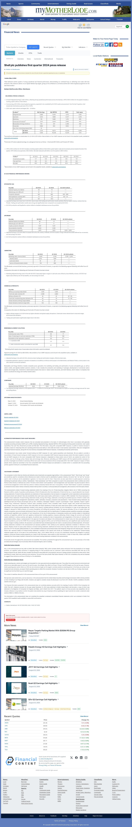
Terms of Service (59, 821)
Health (41, 786)
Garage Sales (98, 794)
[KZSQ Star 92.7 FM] (101, 64)
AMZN (6, 723)
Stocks (20, 53)
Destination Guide (44, 792)
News (8, 4)
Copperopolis (80, 797)
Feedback (53, 816)
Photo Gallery (116, 794)
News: (5, 779)
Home (31, 816)
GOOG (7, 735)
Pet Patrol (42, 797)
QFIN (79, 709)
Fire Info (41, 799)
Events (41, 782)
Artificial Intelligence (48, 709)
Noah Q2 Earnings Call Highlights (44, 683)
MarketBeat (34, 640)
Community (35, 4)
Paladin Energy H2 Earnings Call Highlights (48, 647)
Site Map (64, 816)
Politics (5, 794)
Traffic (64, 19)
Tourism (120, 19)
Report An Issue (97, 816)
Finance (78, 803)
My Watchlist (66, 47)
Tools (40, 53)
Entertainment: (63, 779)
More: (114, 779)
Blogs (41, 788)
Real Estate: (80, 799)
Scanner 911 (116, 784)
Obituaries (90, 19)
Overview (20, 59)
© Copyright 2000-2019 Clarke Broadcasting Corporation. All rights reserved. (66, 825)
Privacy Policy (43, 765)
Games (60, 788)
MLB (22, 793)
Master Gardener (81, 810)
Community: (43, 779)
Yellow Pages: (116, 799)
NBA (22, 795)
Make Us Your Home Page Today (105, 39)
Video (114, 788)
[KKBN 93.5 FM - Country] (115, 64)
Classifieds (104, 4)
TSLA (6, 750)
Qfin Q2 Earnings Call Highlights (43, 699)
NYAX (45, 640)
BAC (6, 732)
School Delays (105, 19)
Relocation (79, 808)
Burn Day (24, 782)
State (19, 19)
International (48, 59)
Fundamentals (80, 801)
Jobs (95, 782)
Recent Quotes (49, 47)
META (6, 738)
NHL (22, 797)
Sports (20, 4)
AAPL (6, 726)
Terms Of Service (55, 765)
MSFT (6, 741)
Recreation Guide (44, 794)
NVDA (6, 744)
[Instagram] (86, 761)
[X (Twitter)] (71, 761)
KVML (59, 797)
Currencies (37, 59)
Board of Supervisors (118, 790)
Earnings (46, 660)
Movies (60, 782)
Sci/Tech (5, 801)
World (42, 19)
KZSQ (59, 799)
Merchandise (98, 784)
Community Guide (44, 790)
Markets (10, 53)
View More (83, 625)
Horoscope (61, 786)
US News (31, 19)
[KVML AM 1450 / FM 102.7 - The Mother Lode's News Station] (111, 59)
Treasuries (59, 59)
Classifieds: (98, 779)
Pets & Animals (98, 797)
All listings (79, 782)
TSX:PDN (63, 660)
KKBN (59, 801)
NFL (22, 790)
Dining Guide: (81, 779)
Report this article (10, 619)
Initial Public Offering (65, 709)
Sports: (23, 788)
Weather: (24, 779)
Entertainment (53, 4)
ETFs (30, 53)
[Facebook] (76, 761)
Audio (114, 782)
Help (85, 816)
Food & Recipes (62, 790)
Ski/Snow (24, 786)
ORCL (6, 747)
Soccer (23, 799)
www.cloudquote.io (47, 759)
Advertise (76, 816)
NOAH (56, 692)
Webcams (76, 19)
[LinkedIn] (81, 761)
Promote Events (99, 790)
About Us (42, 816)
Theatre (60, 784)
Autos (95, 786)
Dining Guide (71, 4)
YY (56, 676)
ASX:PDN (57, 660)
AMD (6, 729)
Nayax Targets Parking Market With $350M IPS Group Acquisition (51, 631)
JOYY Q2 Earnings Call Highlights (44, 667)
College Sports (25, 801)
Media (118, 4)
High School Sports (27, 803)
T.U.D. (114, 792)
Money (53, 19)
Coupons (115, 797)
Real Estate (88, 4)
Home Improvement (82, 806)
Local (9, 19)
